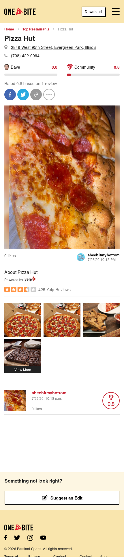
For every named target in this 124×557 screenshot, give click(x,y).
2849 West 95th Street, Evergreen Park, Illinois (53, 47)
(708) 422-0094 (25, 55)
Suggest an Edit (66, 498)
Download (93, 11)
